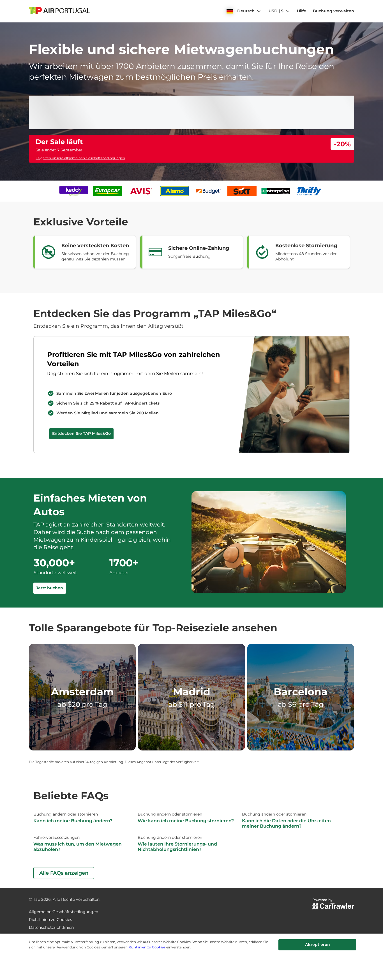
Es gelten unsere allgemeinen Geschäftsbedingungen (80, 269)
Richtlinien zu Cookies (146, 947)
